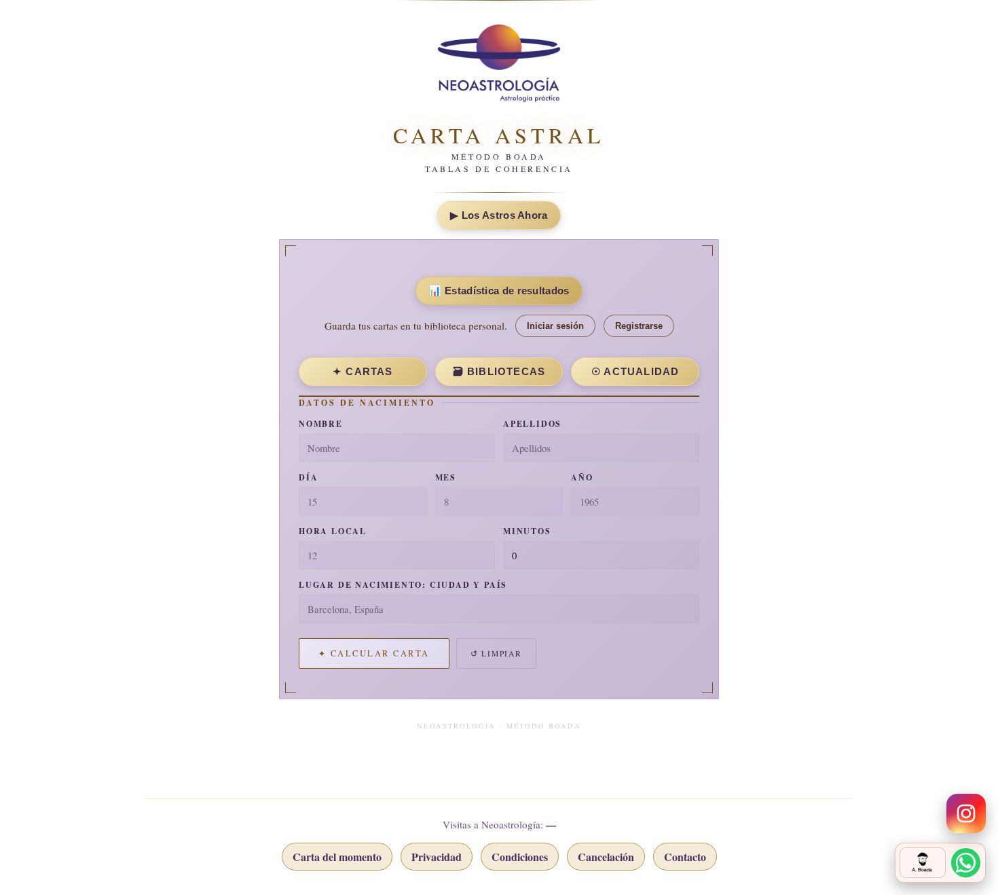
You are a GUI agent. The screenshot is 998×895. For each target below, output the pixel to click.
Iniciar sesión (555, 326)
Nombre (321, 423)
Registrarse (639, 326)
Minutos (527, 531)
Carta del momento (337, 856)
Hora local (333, 531)
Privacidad (436, 856)
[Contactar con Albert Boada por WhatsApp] (940, 863)
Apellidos (532, 423)
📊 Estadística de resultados (498, 290)
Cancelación (606, 856)
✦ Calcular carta (374, 653)
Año (582, 477)
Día (308, 477)
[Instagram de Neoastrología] (966, 813)
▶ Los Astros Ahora (498, 215)
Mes (445, 477)
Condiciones (520, 856)
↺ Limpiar (496, 653)
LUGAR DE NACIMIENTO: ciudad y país (403, 585)
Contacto (685, 856)
